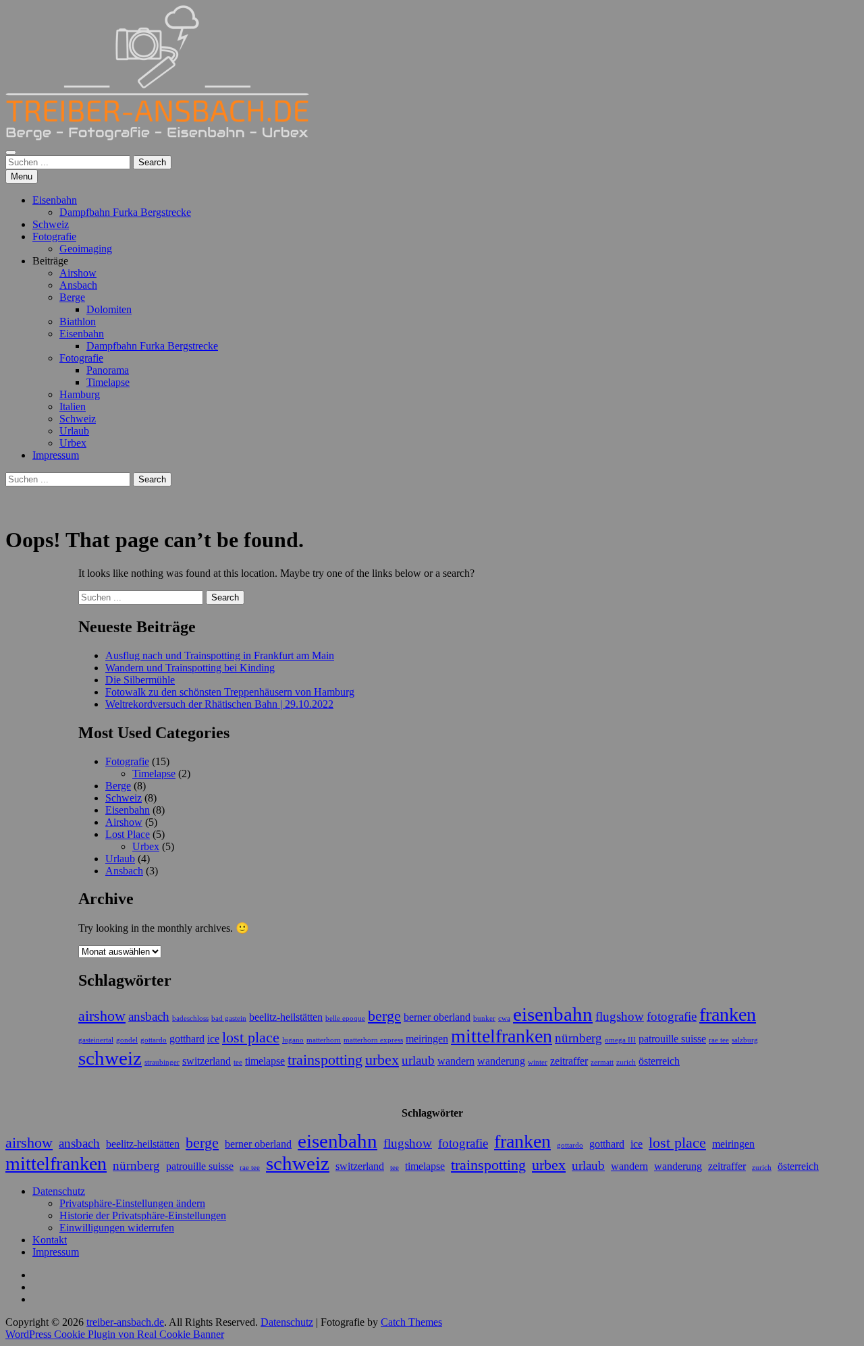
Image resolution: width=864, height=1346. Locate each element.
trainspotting (325, 1059)
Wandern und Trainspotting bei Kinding (190, 667)
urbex (382, 1059)
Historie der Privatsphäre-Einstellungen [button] (142, 1215)
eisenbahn (553, 1014)
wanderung (501, 1061)
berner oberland (437, 1017)
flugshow (619, 1016)
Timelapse (108, 382)
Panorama (107, 370)
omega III (620, 1040)
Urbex (72, 443)
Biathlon (77, 321)
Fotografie (54, 236)
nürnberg (578, 1038)
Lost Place (127, 834)
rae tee (719, 1040)
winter (537, 1062)
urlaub (418, 1060)
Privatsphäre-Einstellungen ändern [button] (132, 1203)
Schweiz (50, 224)
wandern (456, 1061)
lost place (250, 1037)
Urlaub (74, 431)
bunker (484, 1018)
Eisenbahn (54, 200)
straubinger (162, 1062)
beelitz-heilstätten (286, 1017)
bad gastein (228, 1018)
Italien (72, 406)
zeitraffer (569, 1061)
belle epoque (345, 1018)
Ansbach (78, 285)
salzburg (745, 1040)
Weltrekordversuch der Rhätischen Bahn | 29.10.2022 (219, 704)
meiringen (427, 1038)
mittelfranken (501, 1036)
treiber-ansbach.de (125, 1322)
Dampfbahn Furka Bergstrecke (125, 212)
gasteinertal (95, 1040)
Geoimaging (85, 248)
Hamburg (79, 394)
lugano (293, 1040)
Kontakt (49, 1239)
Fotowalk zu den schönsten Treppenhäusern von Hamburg (229, 692)
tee (238, 1062)
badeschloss (190, 1018)
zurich (626, 1062)
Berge (72, 297)
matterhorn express (373, 1040)
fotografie (672, 1016)
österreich (659, 1061)
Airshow (78, 273)
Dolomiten (109, 309)
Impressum (55, 455)
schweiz (110, 1058)
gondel (127, 1040)
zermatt (602, 1062)
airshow (102, 1015)
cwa (504, 1018)
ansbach (148, 1016)
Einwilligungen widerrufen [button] (116, 1227)
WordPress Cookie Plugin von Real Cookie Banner (114, 1334)
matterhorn (323, 1040)
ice (213, 1038)
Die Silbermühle (140, 679)
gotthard (187, 1038)
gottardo (153, 1040)
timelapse (265, 1061)
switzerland (206, 1061)
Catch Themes (411, 1322)
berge (384, 1015)
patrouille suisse (672, 1038)
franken (727, 1014)
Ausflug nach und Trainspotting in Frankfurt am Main (219, 655)
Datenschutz (58, 1191)
